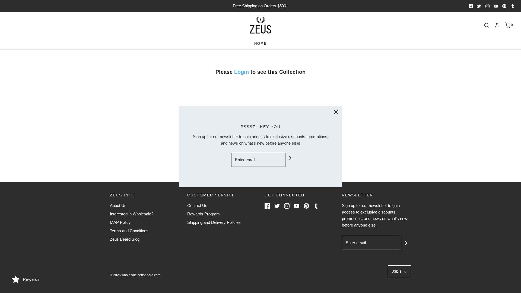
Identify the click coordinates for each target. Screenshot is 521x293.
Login (242, 72)
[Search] (486, 25)
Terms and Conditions (129, 230)
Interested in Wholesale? (131, 214)
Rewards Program (203, 214)
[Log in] (497, 25)
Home (260, 44)
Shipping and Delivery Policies (214, 222)
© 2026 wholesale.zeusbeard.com (135, 275)
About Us (118, 205)
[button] (399, 271)
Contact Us (197, 205)
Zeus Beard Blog (124, 239)
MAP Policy (120, 222)
